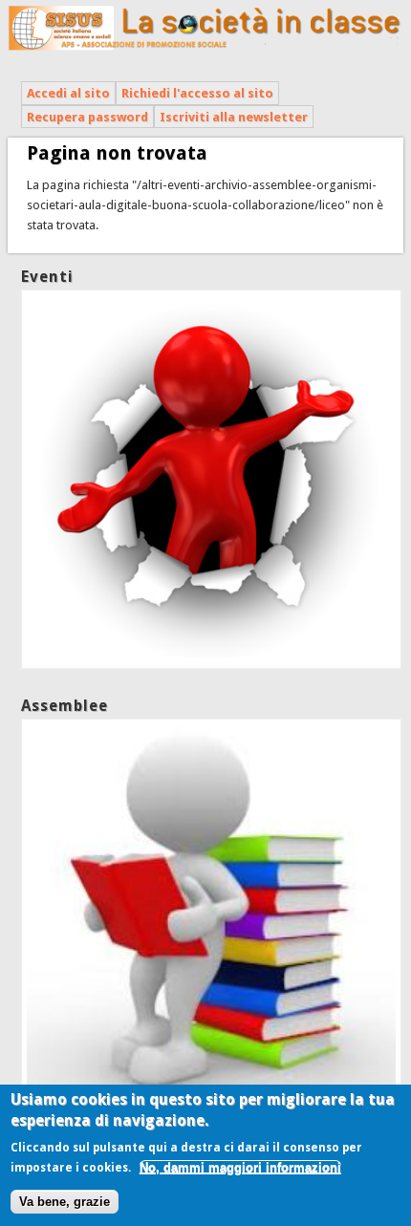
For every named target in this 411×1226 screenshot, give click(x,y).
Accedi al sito (68, 93)
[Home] (206, 52)
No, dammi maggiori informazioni (240, 1167)
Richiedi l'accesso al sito (197, 93)
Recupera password (87, 117)
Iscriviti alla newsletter (234, 117)
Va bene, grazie (64, 1201)
